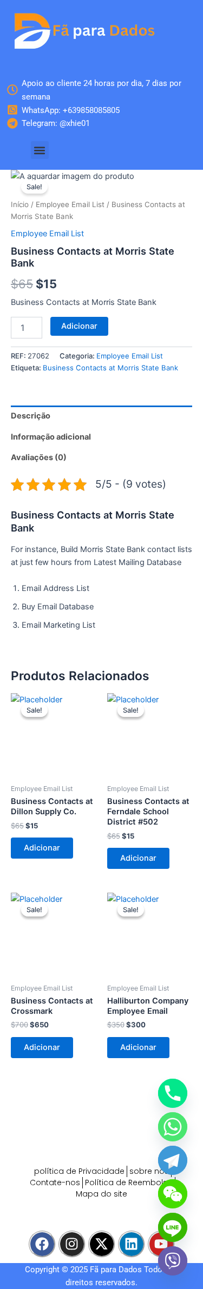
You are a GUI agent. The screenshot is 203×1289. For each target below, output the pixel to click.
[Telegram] (172, 1160)
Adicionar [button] (42, 848)
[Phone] (172, 1093)
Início (20, 204)
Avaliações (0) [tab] (39, 457)
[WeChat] (172, 1193)
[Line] (172, 1227)
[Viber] (172, 1260)
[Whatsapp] (172, 1126)
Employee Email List (70, 204)
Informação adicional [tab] (51, 437)
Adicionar (79, 326)
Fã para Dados (116, 1269)
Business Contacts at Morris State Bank (110, 367)
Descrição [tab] (30, 416)
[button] (40, 150)
